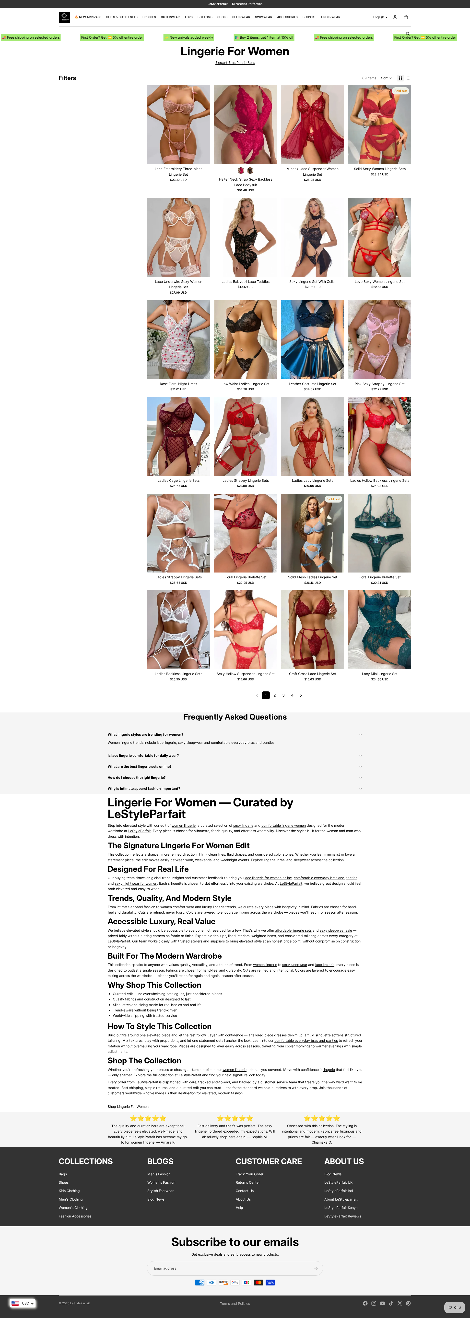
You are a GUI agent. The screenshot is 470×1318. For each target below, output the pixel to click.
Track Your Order (249, 1174)
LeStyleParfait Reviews (342, 1216)
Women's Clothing (73, 1207)
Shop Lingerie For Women (128, 1106)
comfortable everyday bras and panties (325, 878)
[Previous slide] (154, 124)
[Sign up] (316, 1268)
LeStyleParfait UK (338, 1182)
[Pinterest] (408, 1303)
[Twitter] (400, 1303)
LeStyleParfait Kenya (341, 1207)
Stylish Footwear (160, 1191)
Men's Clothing (71, 1199)
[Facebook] (365, 1303)
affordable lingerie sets (293, 930)
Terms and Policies (235, 1303)
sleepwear (302, 860)
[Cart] (405, 17)
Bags (63, 1174)
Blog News (155, 1199)
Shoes (64, 1182)
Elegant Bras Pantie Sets (235, 62)
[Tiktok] (391, 1303)
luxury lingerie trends (219, 907)
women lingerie (184, 825)
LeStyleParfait (139, 831)
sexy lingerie (243, 825)
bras (280, 860)
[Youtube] (382, 1303)
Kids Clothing (69, 1191)
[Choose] (202, 156)
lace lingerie (324, 965)
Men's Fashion (158, 1174)
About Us (243, 1199)
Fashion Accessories (75, 1216)
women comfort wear (177, 907)
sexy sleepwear (294, 965)
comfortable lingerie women (283, 825)
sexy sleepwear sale (336, 930)
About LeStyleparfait (341, 1199)
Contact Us (245, 1191)
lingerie (269, 860)
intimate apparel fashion (136, 907)
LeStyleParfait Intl (338, 1191)
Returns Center (248, 1182)
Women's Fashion (161, 1182)
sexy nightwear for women (136, 883)
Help (239, 1207)
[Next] (301, 695)
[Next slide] (202, 124)
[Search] (407, 33)
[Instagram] (374, 1303)
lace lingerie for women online (268, 878)
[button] (386, 78)
